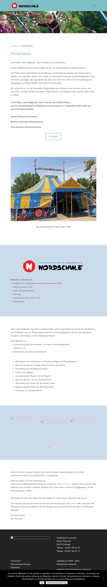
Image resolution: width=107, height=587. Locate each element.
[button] (44, 447)
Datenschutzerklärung (20, 564)
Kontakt (53, 136)
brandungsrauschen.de (80, 569)
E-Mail (73, 503)
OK (42, 583)
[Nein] (103, 578)
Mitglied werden (64, 484)
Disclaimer (15, 567)
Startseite (15, 46)
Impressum (16, 561)
